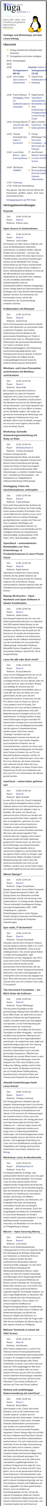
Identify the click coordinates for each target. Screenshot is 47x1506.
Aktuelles (9, 25)
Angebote (19, 22)
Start (6, 19)
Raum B (19, 318)
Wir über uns (18, 19)
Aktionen (8, 27)
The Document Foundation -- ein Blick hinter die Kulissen (39, 143)
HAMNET (17, 170)
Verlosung (17, 183)
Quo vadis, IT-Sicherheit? (20, 140)
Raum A (19, 220)
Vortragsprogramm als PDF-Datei (21, 200)
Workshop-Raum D (24, 448)
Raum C (19, 384)
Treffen (8, 22)
